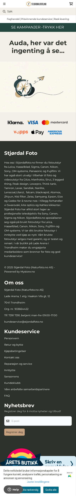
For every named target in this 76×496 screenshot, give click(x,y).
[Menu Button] (4, 4)
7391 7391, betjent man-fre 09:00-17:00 (32, 315)
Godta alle (51, 489)
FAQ (7, 395)
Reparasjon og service (18, 363)
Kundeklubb (12, 383)
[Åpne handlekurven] (71, 4)
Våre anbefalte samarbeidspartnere (27, 389)
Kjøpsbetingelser (15, 351)
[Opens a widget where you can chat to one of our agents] (13, 489)
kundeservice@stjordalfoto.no (23, 321)
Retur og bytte (13, 344)
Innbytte (9, 370)
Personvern (11, 338)
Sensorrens (11, 376)
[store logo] (37, 4)
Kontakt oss (11, 357)
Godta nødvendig (28, 489)
